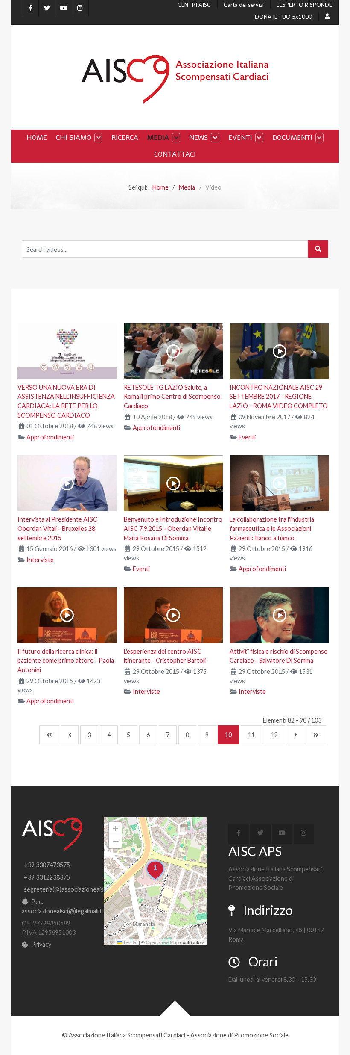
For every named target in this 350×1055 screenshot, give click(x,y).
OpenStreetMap (162, 942)
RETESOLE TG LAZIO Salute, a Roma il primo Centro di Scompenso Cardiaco (172, 396)
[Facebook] (30, 8)
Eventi (247, 437)
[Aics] (175, 79)
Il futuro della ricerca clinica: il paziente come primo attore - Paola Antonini (66, 660)
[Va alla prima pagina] (49, 734)
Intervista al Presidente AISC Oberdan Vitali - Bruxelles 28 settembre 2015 (57, 528)
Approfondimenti (50, 437)
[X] (46, 8)
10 (228, 734)
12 (274, 734)
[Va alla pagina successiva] (295, 734)
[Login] (328, 16)
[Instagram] (80, 8)
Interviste (40, 559)
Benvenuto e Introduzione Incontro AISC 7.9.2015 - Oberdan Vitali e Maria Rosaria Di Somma (173, 528)
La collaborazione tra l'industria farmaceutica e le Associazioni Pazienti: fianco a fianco (272, 528)
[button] (155, 870)
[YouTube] (63, 8)
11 (251, 734)
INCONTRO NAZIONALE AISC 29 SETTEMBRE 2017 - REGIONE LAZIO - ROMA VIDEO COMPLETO (279, 396)
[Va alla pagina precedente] (70, 734)
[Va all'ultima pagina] (316, 734)
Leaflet (129, 942)
